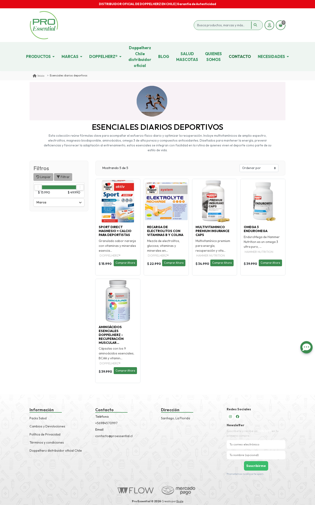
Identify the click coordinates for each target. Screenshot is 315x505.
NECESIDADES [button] (271, 56)
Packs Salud (38, 418)
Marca (41, 202)
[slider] (38, 187)
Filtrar (65, 177)
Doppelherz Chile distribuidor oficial (139, 56)
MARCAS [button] (70, 56)
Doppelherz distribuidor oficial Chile (56, 450)
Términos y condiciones (47, 442)
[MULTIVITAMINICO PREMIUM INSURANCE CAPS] (214, 201)
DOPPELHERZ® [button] (103, 56)
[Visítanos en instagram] (230, 416)
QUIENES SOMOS (213, 56)
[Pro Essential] (111, 25)
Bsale (179, 501)
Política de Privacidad (45, 434)
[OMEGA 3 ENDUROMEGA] (263, 201)
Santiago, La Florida (175, 418)
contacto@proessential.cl (114, 436)
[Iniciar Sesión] (269, 25)
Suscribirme (256, 466)
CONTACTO (240, 56)
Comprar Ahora (125, 262)
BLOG (163, 56)
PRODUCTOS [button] (38, 56)
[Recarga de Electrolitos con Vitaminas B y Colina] (166, 201)
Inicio (41, 75)
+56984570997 (106, 423)
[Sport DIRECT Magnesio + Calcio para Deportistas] (117, 201)
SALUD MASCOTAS (187, 56)
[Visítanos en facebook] (237, 416)
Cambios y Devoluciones (47, 426)
